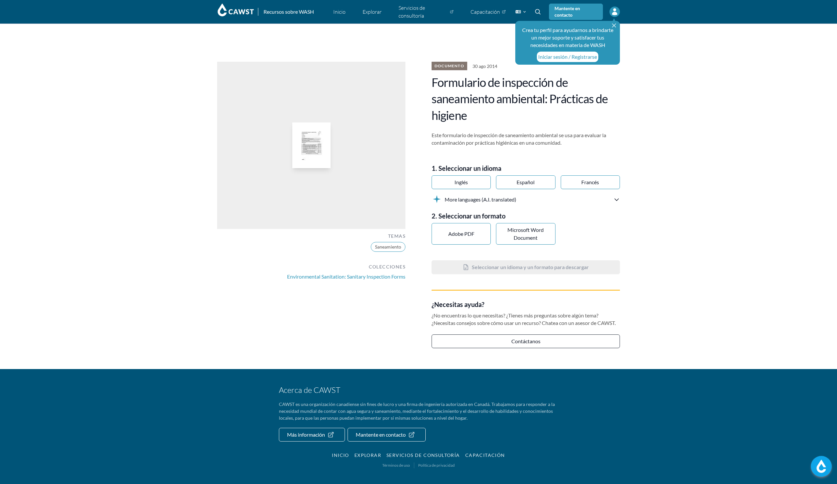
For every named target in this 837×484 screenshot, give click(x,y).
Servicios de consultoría (423, 455)
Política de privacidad (436, 465)
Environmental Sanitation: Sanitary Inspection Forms (346, 276)
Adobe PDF (461, 234)
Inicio (340, 455)
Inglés (461, 182)
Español (526, 182)
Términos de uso (396, 465)
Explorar (367, 455)
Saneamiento (388, 247)
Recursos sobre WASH (289, 11)
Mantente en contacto (567, 12)
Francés (590, 182)
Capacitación (485, 455)
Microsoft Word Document (525, 234)
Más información (306, 434)
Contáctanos (525, 341)
